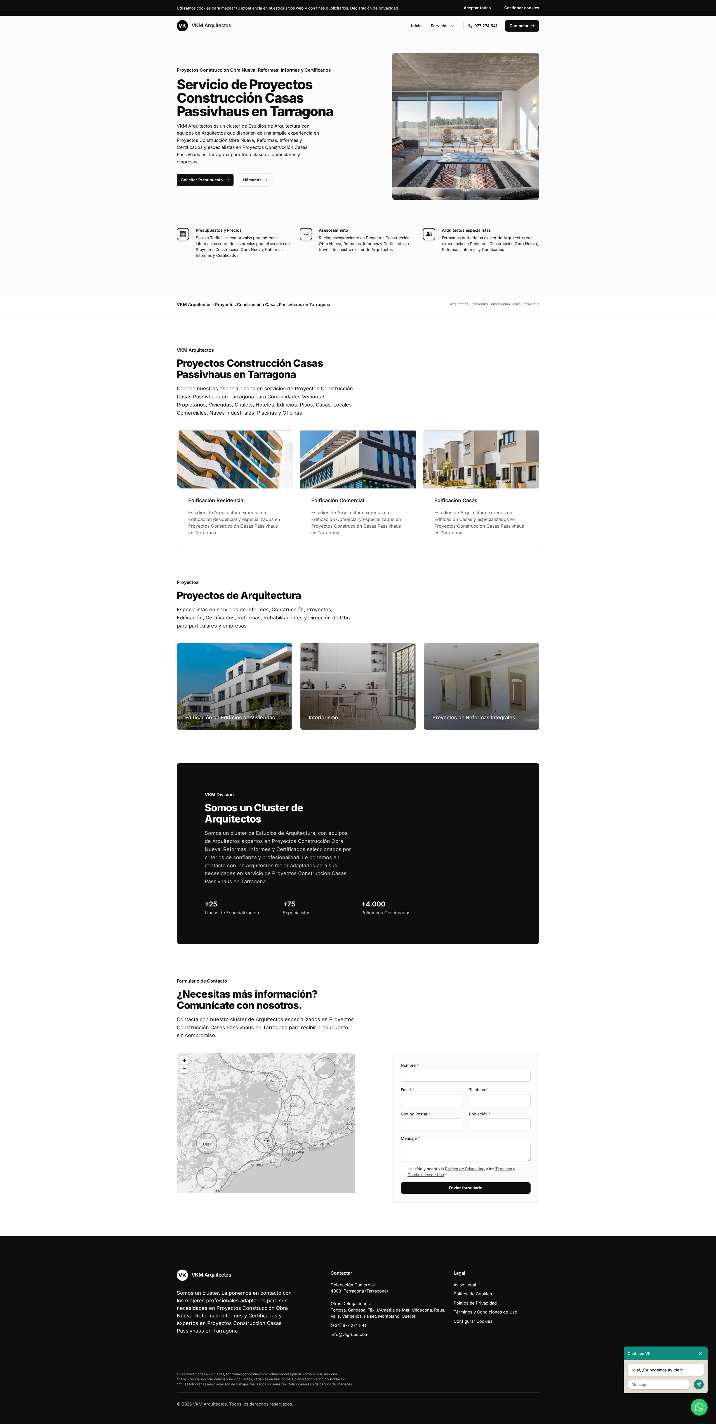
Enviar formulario (465, 1187)
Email (407, 1089)
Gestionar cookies (521, 7)
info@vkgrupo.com (349, 1334)
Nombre (410, 1065)
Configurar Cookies (473, 1321)
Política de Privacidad (465, 1168)
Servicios (440, 25)
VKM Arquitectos (210, 25)
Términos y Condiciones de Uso (485, 1312)
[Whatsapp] (699, 1407)
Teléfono (478, 1089)
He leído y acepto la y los (461, 1171)
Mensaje (410, 1138)
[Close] (701, 1353)
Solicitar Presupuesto (202, 179)
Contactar (519, 25)
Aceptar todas (477, 7)
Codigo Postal (415, 1114)
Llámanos (252, 179)
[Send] (699, 1384)
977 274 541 (485, 25)
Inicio (416, 25)
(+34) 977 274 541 (348, 1325)
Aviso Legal (465, 1284)
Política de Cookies (473, 1293)
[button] (207, 1143)
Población (480, 1114)
